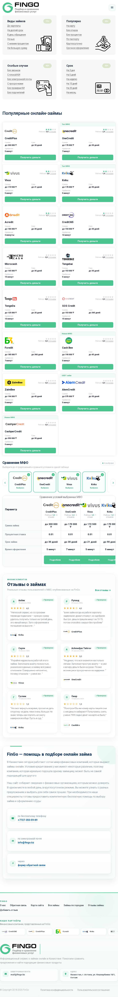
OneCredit (68, 138)
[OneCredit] (78, 131)
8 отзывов (109, 174)
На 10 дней (71, 83)
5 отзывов (109, 132)
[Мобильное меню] (112, 7)
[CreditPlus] (21, 131)
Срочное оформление (77, 48)
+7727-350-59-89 (27, 820)
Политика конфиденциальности (56, 990)
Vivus (8, 180)
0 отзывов (52, 257)
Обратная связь (18, 905)
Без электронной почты (19, 79)
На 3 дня (70, 70)
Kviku (65, 180)
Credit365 (67, 222)
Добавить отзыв (9, 910)
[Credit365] (78, 215)
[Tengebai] (78, 256)
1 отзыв (53, 174)
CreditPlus (11, 138)
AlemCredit (68, 389)
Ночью (11, 39)
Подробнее (55, 560)
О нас (3, 905)
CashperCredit (13, 431)
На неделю (71, 79)
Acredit (9, 222)
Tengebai (67, 264)
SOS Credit (68, 305)
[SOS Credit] (78, 298)
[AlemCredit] (78, 382)
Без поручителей (15, 92)
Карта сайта (37, 905)
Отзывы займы (96, 905)
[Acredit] (21, 215)
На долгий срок (15, 30)
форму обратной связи (31, 865)
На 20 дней (71, 88)
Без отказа (72, 30)
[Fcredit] (21, 340)
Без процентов (74, 34)
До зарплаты (14, 26)
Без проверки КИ (16, 88)
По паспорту (72, 39)
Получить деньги (30, 157)
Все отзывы (103, 590)
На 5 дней (71, 75)
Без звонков (13, 70)
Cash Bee (67, 347)
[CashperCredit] (21, 424)
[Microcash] (21, 256)
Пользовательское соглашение (93, 990)
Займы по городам (74, 905)
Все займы (53, 905)
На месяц (71, 92)
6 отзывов (109, 215)
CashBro (75, 725)
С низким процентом (18, 43)
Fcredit (9, 347)
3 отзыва (52, 215)
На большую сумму (17, 48)
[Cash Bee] (78, 340)
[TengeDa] (21, 298)
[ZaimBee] (21, 382)
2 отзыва (52, 132)
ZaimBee (10, 389)
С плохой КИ (13, 75)
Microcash (11, 264)
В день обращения (16, 34)
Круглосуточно (74, 43)
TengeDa (10, 305)
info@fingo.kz (26, 842)
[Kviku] (78, 173)
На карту (70, 26)
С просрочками (15, 83)
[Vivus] (22, 173)
